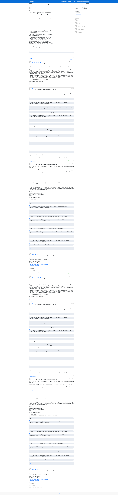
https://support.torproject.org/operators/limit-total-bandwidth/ (39, 177)
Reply (31, 58)
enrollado (33, 163)
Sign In (70, 1)
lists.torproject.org (32, 1)
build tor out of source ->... (85, 4)
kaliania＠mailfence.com (36, 62)
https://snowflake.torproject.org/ (34, 265)
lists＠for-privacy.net (36, 254)
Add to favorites (78, 14)
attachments (34, 161)
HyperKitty (59, 493)
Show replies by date (70, 59)
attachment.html (31, 55)
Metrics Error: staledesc (32, 4)
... (29, 51)
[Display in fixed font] (72, 57)
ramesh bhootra (35, 7)
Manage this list (64, 1)
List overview (76, 9)
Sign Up (74, 1)
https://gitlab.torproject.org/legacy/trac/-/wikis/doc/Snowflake (38, 264)
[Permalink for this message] (73, 57)
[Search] (88, 1)
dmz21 (33, 88)
